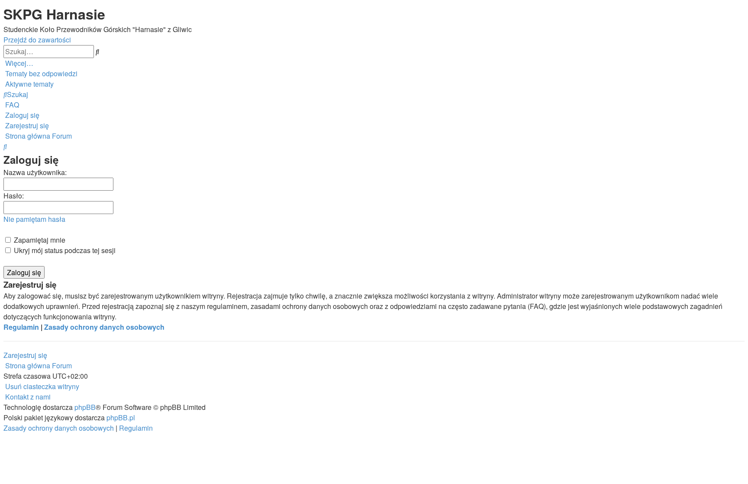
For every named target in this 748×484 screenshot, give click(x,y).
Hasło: (13, 196)
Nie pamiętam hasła (34, 219)
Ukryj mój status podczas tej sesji (64, 250)
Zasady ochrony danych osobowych (104, 327)
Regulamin (21, 327)
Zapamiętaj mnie (38, 240)
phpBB (85, 407)
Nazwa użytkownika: (35, 172)
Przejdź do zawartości (37, 40)
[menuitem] (40, 73)
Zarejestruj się (25, 355)
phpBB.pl (120, 417)
